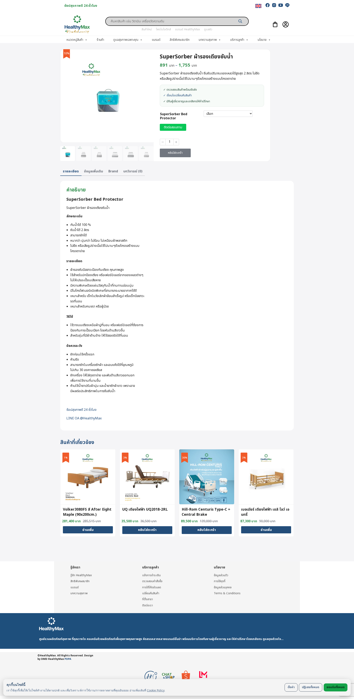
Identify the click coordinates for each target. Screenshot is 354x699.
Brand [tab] (113, 171)
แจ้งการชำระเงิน (151, 575)
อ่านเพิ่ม (88, 529)
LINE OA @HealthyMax (84, 418)
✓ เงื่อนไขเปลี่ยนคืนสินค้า (177, 95)
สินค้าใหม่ (147, 29)
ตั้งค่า (291, 687)
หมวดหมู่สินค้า (74, 40)
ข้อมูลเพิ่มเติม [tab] (93, 171)
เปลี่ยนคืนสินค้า (150, 593)
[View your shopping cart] (275, 24)
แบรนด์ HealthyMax (187, 29)
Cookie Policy (155, 690)
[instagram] (274, 5)
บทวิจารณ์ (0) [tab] (132, 171)
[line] (287, 5)
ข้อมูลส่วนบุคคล (222, 587)
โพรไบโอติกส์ (163, 29)
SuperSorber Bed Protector (173, 116)
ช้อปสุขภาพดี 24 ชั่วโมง (81, 409)
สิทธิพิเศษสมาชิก (179, 40)
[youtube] (280, 5)
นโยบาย (262, 40)
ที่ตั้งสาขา (147, 599)
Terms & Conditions (227, 593)
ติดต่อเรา (147, 605)
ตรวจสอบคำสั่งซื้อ (152, 581)
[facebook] (267, 5)
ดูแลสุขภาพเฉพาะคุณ (125, 40)
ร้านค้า (100, 40)
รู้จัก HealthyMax (81, 575)
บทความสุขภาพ (208, 40)
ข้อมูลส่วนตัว (221, 575)
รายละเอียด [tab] (71, 171)
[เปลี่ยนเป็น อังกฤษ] (258, 6)
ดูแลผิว (208, 29)
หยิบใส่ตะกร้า (175, 153)
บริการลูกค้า (237, 40)
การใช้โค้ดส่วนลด (151, 587)
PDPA (68, 659)
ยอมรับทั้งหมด (336, 687)
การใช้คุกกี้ (219, 581)
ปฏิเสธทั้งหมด (310, 687)
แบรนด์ (156, 40)
